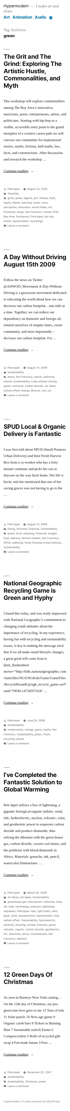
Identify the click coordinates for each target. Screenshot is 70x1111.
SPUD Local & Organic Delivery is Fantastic (35, 430)
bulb (11, 906)
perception (10, 207)
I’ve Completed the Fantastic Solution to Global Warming (33, 782)
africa (25, 934)
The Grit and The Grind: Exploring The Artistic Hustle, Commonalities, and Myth (33, 71)
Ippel (7, 915)
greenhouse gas (17, 901)
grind (10, 198)
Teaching (13, 193)
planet (20, 738)
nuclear (31, 924)
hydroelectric (47, 920)
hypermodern (20, 221)
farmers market (31, 538)
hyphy (7, 202)
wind (14, 915)
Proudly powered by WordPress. (41, 1101)
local (19, 533)
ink (5, 906)
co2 (43, 390)
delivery (15, 538)
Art (7, 17)
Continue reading (19, 171)
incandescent (39, 934)
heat (33, 911)
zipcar (38, 376)
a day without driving (44, 381)
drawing (20, 924)
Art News (13, 897)
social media (39, 207)
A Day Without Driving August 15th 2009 (35, 260)
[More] (51, 18)
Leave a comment (18, 225)
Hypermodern (16, 5)
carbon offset (12, 390)
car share (50, 386)
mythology (36, 221)
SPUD (7, 542)
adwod (8, 381)
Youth (46, 734)
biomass (42, 924)
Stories (43, 198)
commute (17, 386)
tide (56, 915)
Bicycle (35, 390)
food (6, 538)
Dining (11, 528)
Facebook (9, 211)
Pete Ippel (13, 188)
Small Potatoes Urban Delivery (43, 542)
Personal (22, 528)
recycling (9, 738)
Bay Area (9, 216)
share (10, 376)
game (38, 729)
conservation (15, 729)
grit (36, 198)
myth (52, 198)
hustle (7, 221)
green (18, 198)
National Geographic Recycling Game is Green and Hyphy (33, 590)
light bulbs (43, 911)
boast (36, 202)
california (48, 376)
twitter (47, 211)
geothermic (52, 929)
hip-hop (49, 216)
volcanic (9, 929)
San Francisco (33, 211)
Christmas (31, 1081)
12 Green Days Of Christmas (28, 978)
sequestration (26, 915)
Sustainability (15, 372)
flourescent (35, 901)
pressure (35, 906)
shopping (28, 533)
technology (22, 906)
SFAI (55, 211)
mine (59, 901)
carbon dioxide (34, 386)
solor (54, 911)
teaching (26, 202)
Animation (22, 17)
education (24, 207)
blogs (20, 211)
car (49, 390)
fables (16, 202)
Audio (40, 17)
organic (19, 929)
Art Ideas (25, 897)
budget (52, 533)
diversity (9, 924)
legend (28, 198)
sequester (9, 911)
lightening (48, 906)
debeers (22, 938)
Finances (33, 528)
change (29, 729)
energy (25, 390)
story (45, 202)
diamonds (15, 934)
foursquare (22, 216)
